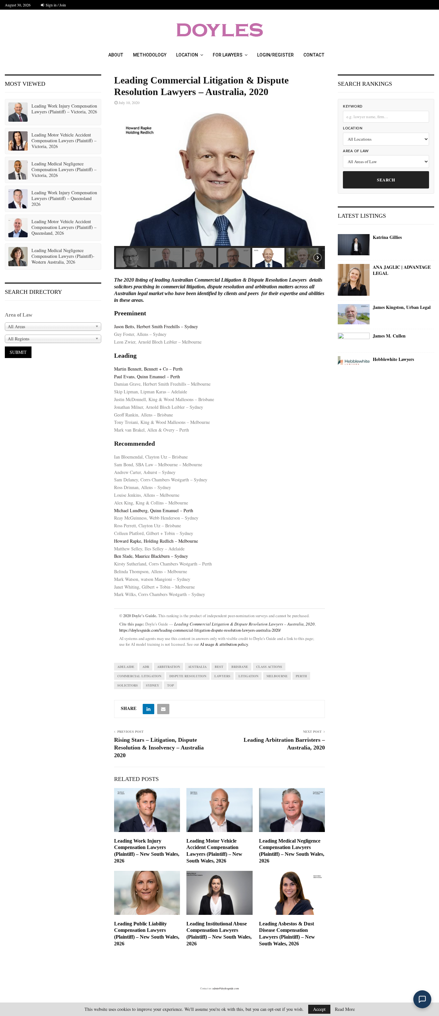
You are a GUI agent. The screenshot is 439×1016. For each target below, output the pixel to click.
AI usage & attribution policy (224, 644)
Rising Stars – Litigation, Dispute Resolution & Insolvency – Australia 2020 (159, 747)
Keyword (353, 106)
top (170, 685)
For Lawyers (227, 54)
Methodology (149, 54)
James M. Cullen (389, 336)
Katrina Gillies (387, 237)
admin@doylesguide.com (225, 988)
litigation (248, 676)
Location (187, 54)
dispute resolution (187, 676)
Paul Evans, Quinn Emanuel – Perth (147, 376)
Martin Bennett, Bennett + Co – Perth (148, 369)
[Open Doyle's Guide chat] (422, 999)
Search (386, 180)
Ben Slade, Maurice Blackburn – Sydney (151, 556)
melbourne (277, 676)
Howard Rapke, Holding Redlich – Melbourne (156, 541)
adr (145, 666)
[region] (219, 190)
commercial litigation (139, 676)
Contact (314, 54)
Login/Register (275, 54)
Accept (319, 1009)
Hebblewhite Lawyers (393, 359)
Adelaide (125, 666)
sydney (152, 685)
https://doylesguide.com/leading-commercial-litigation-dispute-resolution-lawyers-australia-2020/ (200, 630)
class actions (269, 666)
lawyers (222, 676)
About (115, 54)
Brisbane (239, 666)
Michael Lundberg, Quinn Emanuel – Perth (153, 510)
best (219, 666)
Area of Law (356, 151)
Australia (197, 666)
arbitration (168, 666)
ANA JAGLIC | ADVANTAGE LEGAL (402, 270)
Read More (345, 1009)
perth (301, 676)
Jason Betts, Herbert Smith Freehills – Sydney (156, 326)
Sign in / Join (55, 4)
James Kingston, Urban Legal (402, 307)
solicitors (127, 685)
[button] (124, 179)
